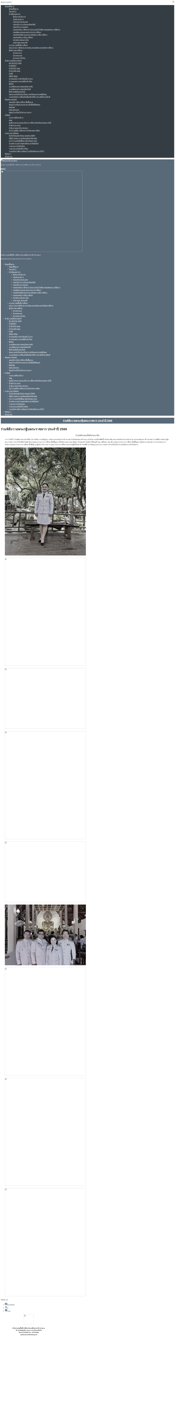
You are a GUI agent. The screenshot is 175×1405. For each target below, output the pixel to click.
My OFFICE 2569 (15, 63)
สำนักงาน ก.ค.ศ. (15, 125)
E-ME (11, 73)
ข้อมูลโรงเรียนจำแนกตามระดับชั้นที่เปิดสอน (24, 104)
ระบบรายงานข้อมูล (12, 133)
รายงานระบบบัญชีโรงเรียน (18, 148)
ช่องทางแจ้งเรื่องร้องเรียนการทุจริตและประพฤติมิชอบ (28, 94)
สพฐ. (10, 120)
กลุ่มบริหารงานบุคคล (20, 27)
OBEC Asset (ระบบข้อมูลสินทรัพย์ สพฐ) (23, 138)
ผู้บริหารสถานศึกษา (16, 50)
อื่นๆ (98, 435)
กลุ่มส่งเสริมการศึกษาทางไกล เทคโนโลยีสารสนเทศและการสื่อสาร (36, 29)
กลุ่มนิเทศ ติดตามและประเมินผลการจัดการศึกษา (30, 35)
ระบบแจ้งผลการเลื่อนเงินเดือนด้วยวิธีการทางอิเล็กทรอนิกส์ (29, 97)
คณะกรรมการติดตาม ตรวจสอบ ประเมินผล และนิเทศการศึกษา (31, 48)
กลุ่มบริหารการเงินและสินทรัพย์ (24, 24)
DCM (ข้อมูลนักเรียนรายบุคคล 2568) (22, 136)
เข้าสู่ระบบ (8, 156)
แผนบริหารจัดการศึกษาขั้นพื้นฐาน (21, 102)
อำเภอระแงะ (17, 53)
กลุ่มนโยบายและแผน (20, 22)
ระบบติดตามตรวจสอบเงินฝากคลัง (21, 86)
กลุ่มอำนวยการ (18, 19)
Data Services (14, 110)
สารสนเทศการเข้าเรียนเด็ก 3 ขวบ (21, 79)
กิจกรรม (93, 435)
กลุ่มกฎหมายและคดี (20, 42)
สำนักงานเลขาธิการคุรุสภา (18, 128)
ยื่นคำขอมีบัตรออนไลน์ (17, 92)
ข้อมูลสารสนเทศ (11, 99)
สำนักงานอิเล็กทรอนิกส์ (13, 60)
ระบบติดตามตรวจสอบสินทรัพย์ (20, 89)
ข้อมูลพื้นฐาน (9, 6)
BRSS (11, 84)
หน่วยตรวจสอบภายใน (21, 40)
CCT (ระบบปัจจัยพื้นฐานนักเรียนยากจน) (23, 141)
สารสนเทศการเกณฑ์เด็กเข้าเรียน (20, 81)
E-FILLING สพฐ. (14, 71)
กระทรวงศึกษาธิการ (16, 117)
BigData (12, 107)
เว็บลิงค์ (7, 115)
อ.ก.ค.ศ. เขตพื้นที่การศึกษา (18, 45)
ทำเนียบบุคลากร (14, 14)
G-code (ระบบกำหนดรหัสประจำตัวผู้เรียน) (24, 143)
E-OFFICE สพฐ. (14, 68)
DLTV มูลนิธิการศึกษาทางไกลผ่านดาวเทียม (24, 130)
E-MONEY (13, 66)
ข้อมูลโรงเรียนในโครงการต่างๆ (20, 112)
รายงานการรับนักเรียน (17, 146)
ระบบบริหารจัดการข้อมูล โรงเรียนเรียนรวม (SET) (26, 151)
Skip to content (6, 2)
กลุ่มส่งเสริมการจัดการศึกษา (23, 37)
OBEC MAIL (13, 76)
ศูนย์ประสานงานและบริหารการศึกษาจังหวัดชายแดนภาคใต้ (30, 123)
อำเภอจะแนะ (17, 55)
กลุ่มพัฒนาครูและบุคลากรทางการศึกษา (27, 32)
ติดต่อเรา (8, 154)
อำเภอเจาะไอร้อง (19, 58)
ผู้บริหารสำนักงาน (19, 16)
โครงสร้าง (12, 11)
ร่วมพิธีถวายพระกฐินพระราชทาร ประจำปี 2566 (87, 420)
